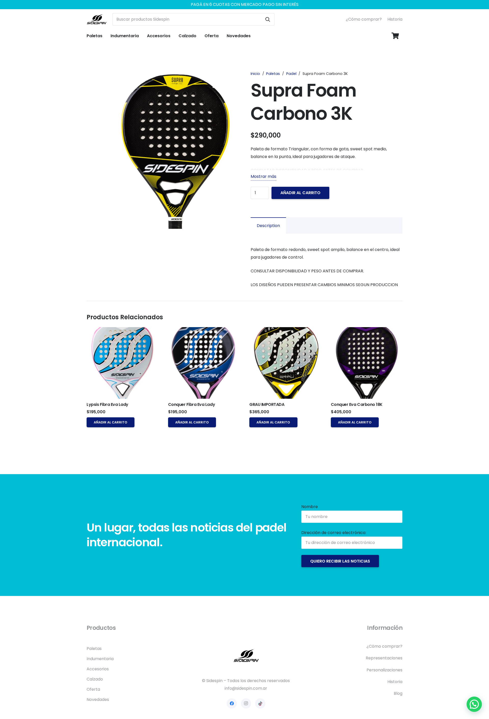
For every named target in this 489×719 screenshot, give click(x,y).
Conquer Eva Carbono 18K (357, 404)
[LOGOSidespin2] (96, 19)
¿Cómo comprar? (364, 19)
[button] (104, 36)
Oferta (93, 689)
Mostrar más (263, 176)
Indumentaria (100, 659)
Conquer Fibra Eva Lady (191, 404)
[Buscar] (268, 19)
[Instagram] (246, 703)
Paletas (273, 73)
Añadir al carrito (300, 193)
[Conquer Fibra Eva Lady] (204, 363)
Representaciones (384, 658)
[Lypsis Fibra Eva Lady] (122, 363)
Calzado (95, 679)
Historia (394, 19)
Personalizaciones (384, 670)
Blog (398, 693)
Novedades (98, 699)
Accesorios (98, 669)
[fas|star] (246, 655)
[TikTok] (260, 703)
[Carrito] (395, 36)
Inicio (255, 73)
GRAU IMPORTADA (266, 404)
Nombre (309, 507)
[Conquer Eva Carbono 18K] (366, 363)
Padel (291, 73)
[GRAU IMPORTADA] (285, 363)
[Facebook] (232, 703)
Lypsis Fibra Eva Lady (107, 404)
